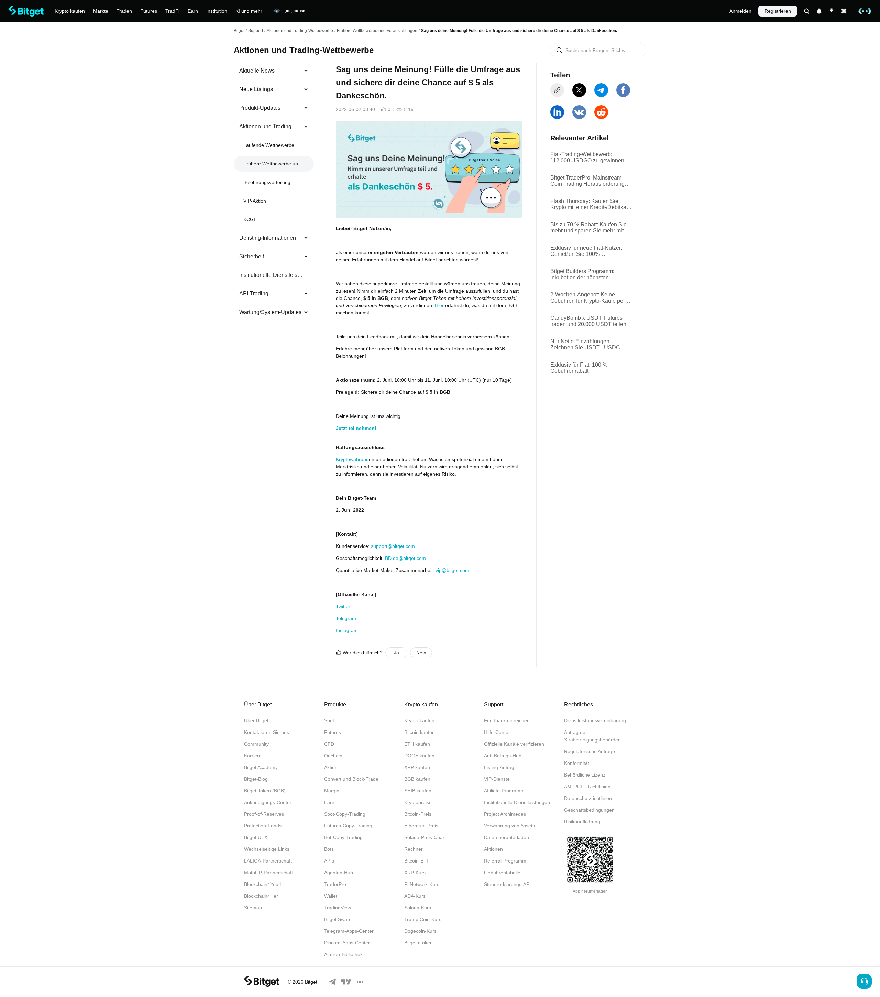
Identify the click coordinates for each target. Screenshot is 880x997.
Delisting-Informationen (267, 238)
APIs (329, 861)
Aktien (331, 767)
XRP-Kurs (415, 872)
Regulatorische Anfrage (589, 751)
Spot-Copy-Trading (344, 814)
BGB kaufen (417, 779)
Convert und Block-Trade (351, 779)
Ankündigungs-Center (268, 802)
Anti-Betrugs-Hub (502, 755)
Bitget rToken (418, 942)
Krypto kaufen (419, 720)
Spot (329, 720)
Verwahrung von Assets (509, 825)
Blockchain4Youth (263, 884)
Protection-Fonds (263, 825)
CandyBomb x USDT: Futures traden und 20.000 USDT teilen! (589, 321)
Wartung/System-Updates (270, 312)
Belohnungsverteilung (266, 182)
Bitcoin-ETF (417, 861)
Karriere (253, 755)
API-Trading (253, 293)
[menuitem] (274, 71)
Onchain (333, 755)
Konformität (576, 763)
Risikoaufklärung (582, 821)
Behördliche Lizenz (584, 775)
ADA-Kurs (415, 896)
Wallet (330, 896)
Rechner (413, 849)
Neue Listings (256, 89)
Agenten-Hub (338, 872)
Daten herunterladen (506, 837)
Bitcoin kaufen (419, 732)
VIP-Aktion (254, 201)
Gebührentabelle (502, 872)
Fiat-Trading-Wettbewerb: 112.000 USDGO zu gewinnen (587, 157)
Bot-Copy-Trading (343, 837)
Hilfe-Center (497, 732)
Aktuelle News (257, 71)
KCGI (249, 219)
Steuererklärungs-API (507, 884)
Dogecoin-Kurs (420, 931)
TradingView (337, 907)
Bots (329, 849)
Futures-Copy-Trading (348, 825)
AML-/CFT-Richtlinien (587, 786)
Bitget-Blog (256, 779)
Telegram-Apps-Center (349, 931)
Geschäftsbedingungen (589, 810)
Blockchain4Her (261, 896)
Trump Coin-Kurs (422, 919)
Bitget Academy (261, 767)
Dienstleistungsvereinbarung (595, 720)
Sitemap (253, 907)
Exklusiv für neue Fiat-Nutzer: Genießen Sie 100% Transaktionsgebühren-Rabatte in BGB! (591, 251)
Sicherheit (251, 256)
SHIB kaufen (417, 790)
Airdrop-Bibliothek (343, 954)
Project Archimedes (505, 814)
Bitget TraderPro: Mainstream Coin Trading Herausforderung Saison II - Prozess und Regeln (588, 181)
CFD (329, 744)
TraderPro (335, 884)
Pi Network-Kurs (421, 884)
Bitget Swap (337, 919)
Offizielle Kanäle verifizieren (514, 744)
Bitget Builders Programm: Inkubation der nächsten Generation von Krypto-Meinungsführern (582, 274)
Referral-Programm (505, 861)
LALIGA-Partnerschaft (268, 861)
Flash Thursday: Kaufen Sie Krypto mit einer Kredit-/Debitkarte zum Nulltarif (591, 204)
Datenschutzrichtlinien (588, 798)
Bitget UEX (255, 837)
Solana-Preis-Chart (425, 837)
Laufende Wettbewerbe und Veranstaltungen (273, 145)
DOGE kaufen (419, 755)
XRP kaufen (417, 767)
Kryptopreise (418, 802)
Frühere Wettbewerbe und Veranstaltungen (377, 30)
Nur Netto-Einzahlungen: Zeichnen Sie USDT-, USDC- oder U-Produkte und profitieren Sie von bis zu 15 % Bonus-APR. (590, 344)
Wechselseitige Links (266, 849)
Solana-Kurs (417, 907)
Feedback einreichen (507, 720)
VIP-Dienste (497, 779)
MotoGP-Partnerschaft (268, 872)
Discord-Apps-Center (347, 942)
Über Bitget (256, 720)
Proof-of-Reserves (264, 814)
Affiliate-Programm (504, 790)
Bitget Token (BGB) (265, 790)
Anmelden (740, 11)
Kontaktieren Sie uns (266, 732)
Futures (332, 732)
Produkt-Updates (259, 108)
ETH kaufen (417, 744)
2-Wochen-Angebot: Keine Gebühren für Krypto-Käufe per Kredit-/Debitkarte (587, 298)
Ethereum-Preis (421, 825)
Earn (329, 802)
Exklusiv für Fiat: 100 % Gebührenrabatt (578, 368)
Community (256, 744)
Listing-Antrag (499, 767)
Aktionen (493, 849)
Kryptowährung (352, 459)
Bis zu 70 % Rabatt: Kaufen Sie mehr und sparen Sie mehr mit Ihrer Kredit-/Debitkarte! (588, 227)
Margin (331, 790)
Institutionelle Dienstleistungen (271, 275)
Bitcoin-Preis (417, 814)
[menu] (274, 193)
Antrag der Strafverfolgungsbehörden (592, 736)
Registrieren (777, 11)
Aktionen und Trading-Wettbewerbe (300, 30)
